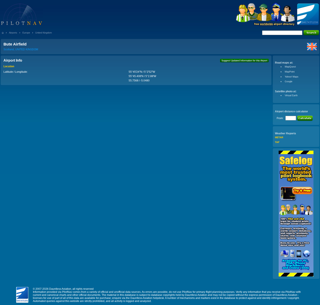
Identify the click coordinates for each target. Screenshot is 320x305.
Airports (13, 32)
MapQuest (290, 66)
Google (288, 81)
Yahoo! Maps (291, 76)
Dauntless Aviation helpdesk (147, 298)
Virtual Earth (291, 95)
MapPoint (290, 71)
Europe (26, 32)
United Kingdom (43, 32)
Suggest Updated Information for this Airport (244, 60)
